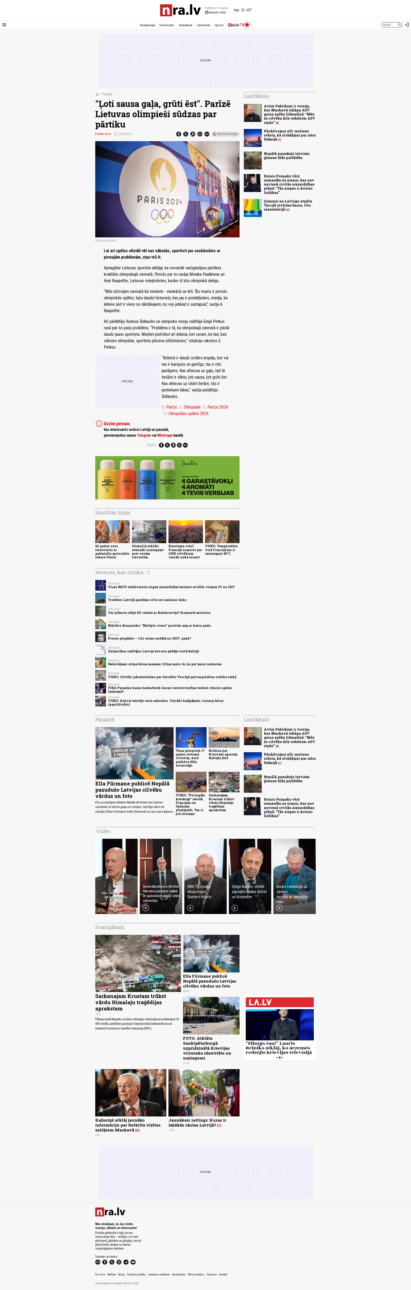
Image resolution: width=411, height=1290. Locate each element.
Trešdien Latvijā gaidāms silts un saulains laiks (147, 600)
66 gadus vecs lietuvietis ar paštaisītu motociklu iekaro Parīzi (112, 551)
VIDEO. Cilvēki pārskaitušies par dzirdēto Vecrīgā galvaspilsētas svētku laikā (172, 677)
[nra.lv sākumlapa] (180, 10)
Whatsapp (165, 435)
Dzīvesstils (166, 25)
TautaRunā (185, 25)
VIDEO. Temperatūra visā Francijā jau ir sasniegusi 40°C (221, 550)
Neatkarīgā (147, 25)
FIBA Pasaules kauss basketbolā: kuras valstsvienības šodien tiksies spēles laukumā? (170, 690)
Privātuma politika (136, 1274)
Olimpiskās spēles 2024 (186, 413)
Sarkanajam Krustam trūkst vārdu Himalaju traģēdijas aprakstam (221, 802)
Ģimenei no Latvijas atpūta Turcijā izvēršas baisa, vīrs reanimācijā (288, 205)
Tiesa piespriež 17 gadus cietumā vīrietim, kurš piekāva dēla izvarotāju (190, 758)
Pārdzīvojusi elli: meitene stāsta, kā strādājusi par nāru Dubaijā (290, 135)
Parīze (169, 407)
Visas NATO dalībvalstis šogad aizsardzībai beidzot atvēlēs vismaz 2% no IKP (171, 587)
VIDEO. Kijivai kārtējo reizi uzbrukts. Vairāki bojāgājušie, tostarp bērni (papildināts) (166, 702)
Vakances (211, 1274)
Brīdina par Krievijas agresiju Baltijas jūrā (223, 754)
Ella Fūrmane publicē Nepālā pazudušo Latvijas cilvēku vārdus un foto (132, 789)
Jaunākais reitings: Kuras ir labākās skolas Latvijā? (197, 1122)
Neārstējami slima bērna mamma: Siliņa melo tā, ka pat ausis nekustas (165, 664)
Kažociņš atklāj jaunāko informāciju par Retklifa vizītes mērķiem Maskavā (128, 1125)
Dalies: (152, 445)
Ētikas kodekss (196, 1274)
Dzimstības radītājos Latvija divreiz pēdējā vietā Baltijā (153, 651)
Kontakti (223, 1274)
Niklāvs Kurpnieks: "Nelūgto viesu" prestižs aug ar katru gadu (159, 625)
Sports (219, 25)
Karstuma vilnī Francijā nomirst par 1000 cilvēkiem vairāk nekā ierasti (185, 551)
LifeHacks (203, 25)
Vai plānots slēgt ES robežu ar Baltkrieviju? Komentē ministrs (159, 613)
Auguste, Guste (215, 12)
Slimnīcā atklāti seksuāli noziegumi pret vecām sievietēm (148, 551)
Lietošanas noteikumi (159, 1274)
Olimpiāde (190, 407)
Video (103, 831)
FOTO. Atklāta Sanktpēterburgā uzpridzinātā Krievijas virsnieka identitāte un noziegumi (207, 1048)
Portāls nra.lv (103, 134)
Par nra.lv (100, 1274)
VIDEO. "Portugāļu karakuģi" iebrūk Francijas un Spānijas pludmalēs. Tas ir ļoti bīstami (190, 804)
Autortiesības (179, 1274)
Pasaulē (107, 94)
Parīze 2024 (215, 407)
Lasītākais (256, 96)
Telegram (144, 435)
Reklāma (111, 1274)
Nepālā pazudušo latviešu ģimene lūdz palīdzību (287, 155)
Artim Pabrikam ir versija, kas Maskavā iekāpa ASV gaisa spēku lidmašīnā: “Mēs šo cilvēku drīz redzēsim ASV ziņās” (289, 114)
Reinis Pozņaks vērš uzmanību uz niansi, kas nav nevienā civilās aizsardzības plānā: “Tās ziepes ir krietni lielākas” (289, 184)
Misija (121, 1274)
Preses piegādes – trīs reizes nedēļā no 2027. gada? (149, 638)
